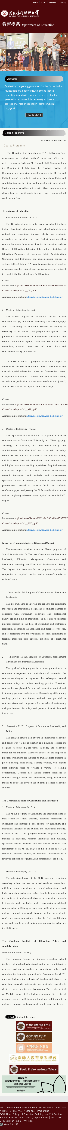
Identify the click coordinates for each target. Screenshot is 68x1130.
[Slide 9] (44, 70)
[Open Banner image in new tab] (34, 1048)
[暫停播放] (65, 35)
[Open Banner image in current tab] (34, 1026)
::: (33, 2)
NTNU (43, 2)
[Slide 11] (52, 70)
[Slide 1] (12, 70)
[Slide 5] (28, 70)
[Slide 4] (24, 70)
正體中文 (62, 2)
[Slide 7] (36, 70)
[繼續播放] (62, 35)
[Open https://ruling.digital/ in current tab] (2, 1124)
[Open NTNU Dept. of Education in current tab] (19, 13)
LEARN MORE (34, 114)
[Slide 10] (48, 70)
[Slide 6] (32, 70)
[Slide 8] (40, 70)
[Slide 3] (20, 70)
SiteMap (52, 2)
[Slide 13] (56, 70)
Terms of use (42, 1110)
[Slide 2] (16, 70)
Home (35, 2)
